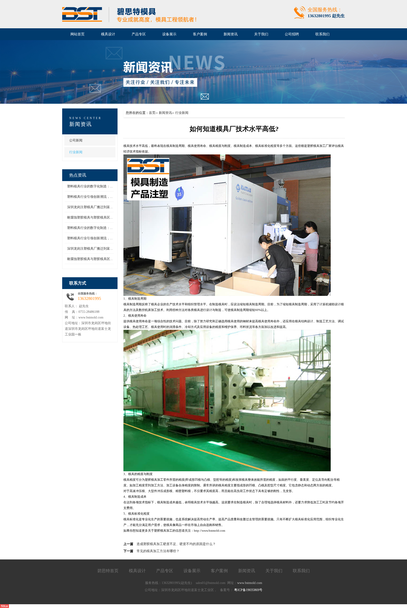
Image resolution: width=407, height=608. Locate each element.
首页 (152, 113)
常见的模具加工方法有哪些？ (158, 551)
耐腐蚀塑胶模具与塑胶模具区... (90, 217)
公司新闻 (75, 140)
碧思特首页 (107, 570)
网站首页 (77, 34)
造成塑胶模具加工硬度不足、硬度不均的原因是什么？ (176, 544)
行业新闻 (75, 152)
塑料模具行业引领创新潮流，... (90, 197)
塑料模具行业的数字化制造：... (90, 186)
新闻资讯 (165, 113)
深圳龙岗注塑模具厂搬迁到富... (90, 207)
